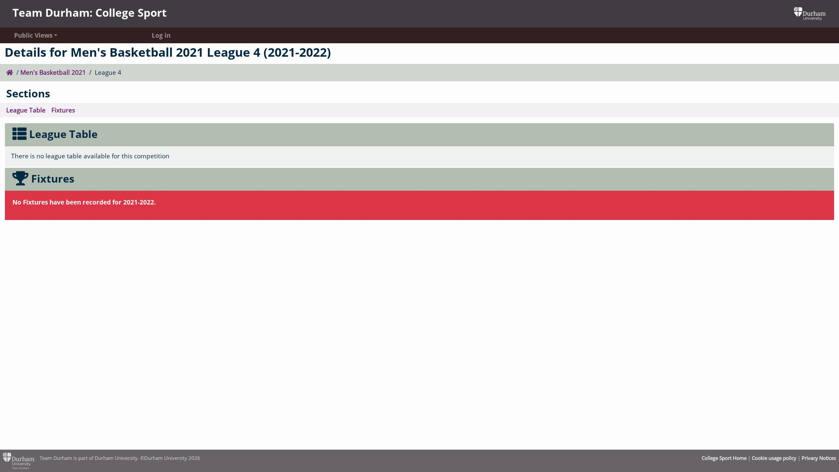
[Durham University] (809, 13)
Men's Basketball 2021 (53, 72)
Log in (161, 35)
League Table (26, 110)
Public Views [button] (33, 35)
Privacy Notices (819, 458)
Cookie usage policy (774, 458)
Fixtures (63, 110)
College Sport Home (724, 458)
